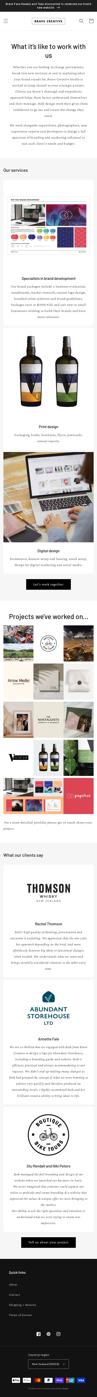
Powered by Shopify (60, 1389)
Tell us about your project (48, 1242)
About (13, 1284)
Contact (14, 1294)
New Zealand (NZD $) (46, 1364)
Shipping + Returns (22, 1304)
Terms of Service (20, 1315)
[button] (6, 21)
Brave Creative (43, 1389)
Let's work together (48, 584)
